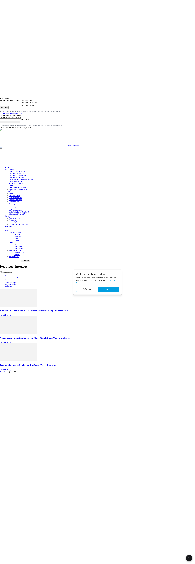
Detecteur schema (15, 198)
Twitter (16, 238)
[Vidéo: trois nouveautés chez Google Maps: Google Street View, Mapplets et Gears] (18, 333)
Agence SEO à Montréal (18, 190)
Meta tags (12, 204)
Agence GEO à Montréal (18, 171)
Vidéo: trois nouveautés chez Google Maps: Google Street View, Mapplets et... (35, 338)
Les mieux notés (10, 284)
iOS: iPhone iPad (20, 253)
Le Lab (7, 192)
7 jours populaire (10, 282)
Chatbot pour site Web (17, 173)
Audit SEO (13, 185)
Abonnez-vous (10, 226)
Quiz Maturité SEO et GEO (19, 212)
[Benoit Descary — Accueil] (34, 163)
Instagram (17, 236)
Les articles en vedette (12, 278)
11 (5, 372)
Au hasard (8, 286)
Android (17, 255)
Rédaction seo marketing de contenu (22, 179)
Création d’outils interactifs (18, 175)
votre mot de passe (27, 105)
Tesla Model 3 (14, 257)
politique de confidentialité (53, 111)
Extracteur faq (14, 202)
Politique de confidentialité (18, 224)
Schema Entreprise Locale (18, 208)
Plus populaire (10, 280)
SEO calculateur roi (16, 210)
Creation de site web (16, 177)
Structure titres (14, 206)
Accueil (7, 167)
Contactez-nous (14, 218)
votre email (25, 119)
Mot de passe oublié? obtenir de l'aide (13, 113)
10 (3, 372)
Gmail (16, 244)
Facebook (17, 234)
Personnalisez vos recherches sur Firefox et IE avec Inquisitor (28, 365)
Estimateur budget (15, 200)
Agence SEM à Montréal (18, 187)
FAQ (15, 222)
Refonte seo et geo (15, 181)
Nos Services (9, 169)
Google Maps (18, 249)
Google (11, 242)
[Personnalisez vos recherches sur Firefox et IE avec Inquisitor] (18, 361)
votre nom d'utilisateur (29, 103)
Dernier (7, 276)
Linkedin (17, 240)
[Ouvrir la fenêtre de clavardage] (189, 558)
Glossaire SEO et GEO (17, 214)
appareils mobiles (15, 251)
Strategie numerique (16, 183)
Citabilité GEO (14, 196)
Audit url (12, 194)
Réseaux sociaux (15, 232)
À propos (12, 220)
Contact (7, 216)
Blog (6, 230)
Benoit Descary (5, 315)
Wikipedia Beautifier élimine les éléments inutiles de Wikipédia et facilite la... (35, 311)
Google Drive (18, 246)
